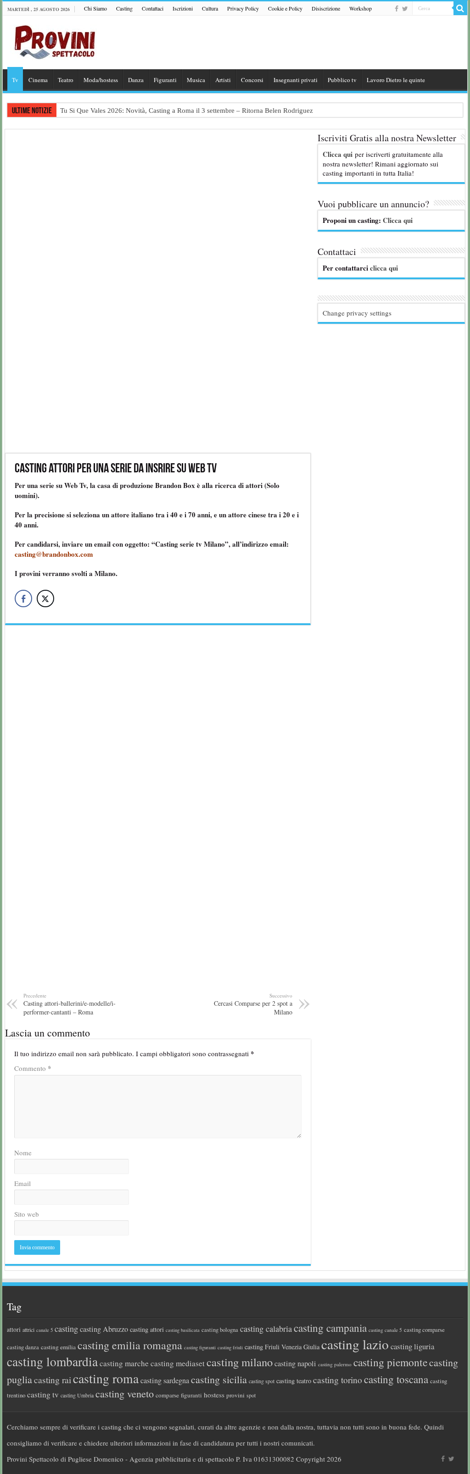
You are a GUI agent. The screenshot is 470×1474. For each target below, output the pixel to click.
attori (14, 1329)
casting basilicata (183, 1330)
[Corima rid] (158, 814)
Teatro (65, 80)
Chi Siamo (95, 8)
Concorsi (252, 80)
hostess (214, 1394)
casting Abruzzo (104, 1329)
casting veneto (124, 1393)
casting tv (43, 1394)
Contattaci (152, 8)
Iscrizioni (183, 8)
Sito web (26, 1214)
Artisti (223, 80)
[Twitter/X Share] (45, 598)
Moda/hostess (101, 80)
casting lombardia (52, 1361)
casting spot (261, 1381)
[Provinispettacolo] (53, 39)
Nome (23, 1152)
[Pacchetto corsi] (158, 289)
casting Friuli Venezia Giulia (282, 1346)
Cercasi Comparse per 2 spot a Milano (253, 1004)
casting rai (52, 1379)
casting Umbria (77, 1395)
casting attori (147, 1329)
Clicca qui (337, 154)
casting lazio (355, 1344)
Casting (124, 8)
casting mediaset (178, 1363)
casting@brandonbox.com (54, 554)
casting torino (337, 1379)
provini (235, 1395)
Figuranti (165, 80)
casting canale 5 (385, 1329)
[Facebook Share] (23, 598)
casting (66, 1328)
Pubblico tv (342, 80)
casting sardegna (164, 1380)
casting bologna (219, 1330)
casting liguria (412, 1346)
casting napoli (295, 1363)
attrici (28, 1329)
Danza (136, 80)
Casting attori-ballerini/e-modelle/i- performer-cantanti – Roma (69, 1004)
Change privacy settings (357, 312)
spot (251, 1395)
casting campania (330, 1328)
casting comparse (424, 1329)
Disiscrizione (326, 8)
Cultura (210, 8)
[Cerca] (460, 8)
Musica (196, 80)
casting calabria (266, 1328)
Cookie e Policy (285, 8)
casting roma (106, 1378)
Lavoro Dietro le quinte (396, 80)
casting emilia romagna (130, 1345)
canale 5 (44, 1330)
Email (22, 1183)
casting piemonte (390, 1362)
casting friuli (230, 1347)
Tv (15, 80)
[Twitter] (405, 8)
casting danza (23, 1347)
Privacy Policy (243, 8)
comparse (167, 1395)
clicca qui (384, 268)
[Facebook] (396, 8)
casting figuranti (200, 1347)
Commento (32, 1068)
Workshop (360, 8)
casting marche (124, 1363)
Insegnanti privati (296, 80)
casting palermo (335, 1364)
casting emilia (58, 1347)
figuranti (191, 1395)
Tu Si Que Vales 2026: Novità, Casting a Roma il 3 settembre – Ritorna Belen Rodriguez (186, 110)
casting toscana (396, 1379)
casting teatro (293, 1380)
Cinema (38, 80)
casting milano (240, 1361)
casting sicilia (219, 1379)
